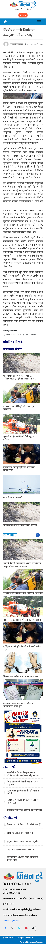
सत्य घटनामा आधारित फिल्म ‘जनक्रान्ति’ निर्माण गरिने (22, 859)
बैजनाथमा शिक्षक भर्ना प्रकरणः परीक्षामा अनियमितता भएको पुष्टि (18, 705)
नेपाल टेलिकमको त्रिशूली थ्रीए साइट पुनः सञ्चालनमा (18, 408)
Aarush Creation (36, 942)
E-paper (23, 15)
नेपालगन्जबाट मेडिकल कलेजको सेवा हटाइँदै (24, 824)
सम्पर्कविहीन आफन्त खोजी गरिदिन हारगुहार (20, 525)
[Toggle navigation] (39, 21)
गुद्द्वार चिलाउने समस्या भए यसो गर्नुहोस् (22, 841)
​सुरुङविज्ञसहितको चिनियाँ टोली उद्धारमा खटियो (19, 438)
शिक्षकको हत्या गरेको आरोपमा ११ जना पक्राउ (20, 676)
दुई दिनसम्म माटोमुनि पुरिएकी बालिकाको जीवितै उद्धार (19, 469)
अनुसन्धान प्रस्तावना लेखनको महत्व (20, 849)
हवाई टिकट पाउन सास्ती (12, 497)
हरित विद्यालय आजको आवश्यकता (20, 833)
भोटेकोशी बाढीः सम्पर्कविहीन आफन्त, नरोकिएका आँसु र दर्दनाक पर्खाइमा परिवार (19, 377)
